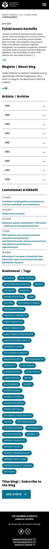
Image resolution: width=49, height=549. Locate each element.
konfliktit (10, 365)
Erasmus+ (25, 290)
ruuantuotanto (13, 396)
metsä (27, 378)
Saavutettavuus (23, 544)
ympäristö (32, 434)
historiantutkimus (29, 303)
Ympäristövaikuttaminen (18, 465)
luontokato (33, 371)
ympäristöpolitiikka (15, 459)
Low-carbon (27, 365)
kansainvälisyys (12, 359)
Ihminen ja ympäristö (15, 315)
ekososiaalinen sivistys (17, 284)
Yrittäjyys (9, 471)
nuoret (27, 384)
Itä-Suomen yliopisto (15, 353)
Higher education (13, 296)
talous (8, 421)
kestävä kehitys (35, 359)
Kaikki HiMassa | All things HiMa (19, 14)
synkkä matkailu (13, 409)
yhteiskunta (34, 428)
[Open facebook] (21, 532)
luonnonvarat (12, 371)
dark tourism (26, 278)
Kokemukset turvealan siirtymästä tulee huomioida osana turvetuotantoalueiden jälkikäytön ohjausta (22, 259)
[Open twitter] (28, 532)
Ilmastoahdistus (13, 321)
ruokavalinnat (12, 390)
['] (4, 89)
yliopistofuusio (12, 434)
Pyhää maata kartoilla (13, 213)
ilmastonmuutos (13, 328)
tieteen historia (13, 428)
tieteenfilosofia (26, 421)
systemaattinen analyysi (18, 415)
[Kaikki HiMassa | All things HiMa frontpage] (10, 4)
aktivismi (9, 278)
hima (31, 296)
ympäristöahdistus (14, 440)
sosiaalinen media (14, 403)
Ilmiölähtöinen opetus (17, 340)
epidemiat (9, 290)
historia (8, 303)
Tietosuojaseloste (23, 542)
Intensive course (13, 346)
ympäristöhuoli (12, 446)
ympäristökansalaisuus (17, 453)
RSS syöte (14, 494)
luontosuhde (11, 378)
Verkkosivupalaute (22, 539)
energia (39, 284)
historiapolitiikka (14, 309)
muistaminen (11, 384)
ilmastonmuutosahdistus (18, 334)
